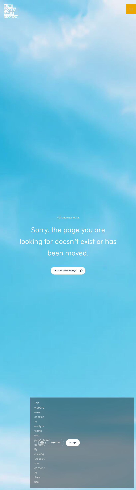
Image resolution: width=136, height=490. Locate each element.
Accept (72, 443)
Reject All (55, 443)
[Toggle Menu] (131, 9)
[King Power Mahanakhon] (11, 11)
